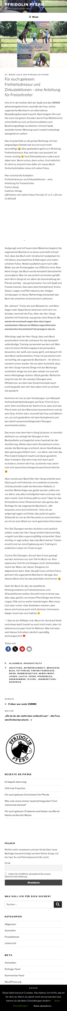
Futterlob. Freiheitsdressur (36, 671)
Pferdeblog (45, 676)
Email (7, 863)
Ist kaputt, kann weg (15, 782)
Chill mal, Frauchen (15, 788)
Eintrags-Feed (12, 969)
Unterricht (10, 943)
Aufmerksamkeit (34, 668)
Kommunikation (27, 673)
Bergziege (53, 668)
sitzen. (32, 679)
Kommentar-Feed (14, 975)
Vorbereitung (47, 679)
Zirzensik (15, 682)
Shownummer (17, 679)
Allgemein (15, 663)
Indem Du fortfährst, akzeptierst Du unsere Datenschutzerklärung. (28, 875)
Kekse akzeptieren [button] (42, 1006)
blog (12, 671)
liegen (13, 676)
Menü (35, 17)
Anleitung (15, 668)
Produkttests (33, 663)
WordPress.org (13, 982)
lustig (23, 676)
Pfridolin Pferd (24, 4)
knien (12, 673)
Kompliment (46, 673)
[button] (8, 649)
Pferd (32, 676)
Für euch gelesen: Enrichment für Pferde (27, 794)
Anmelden (10, 962)
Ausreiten (10, 930)
